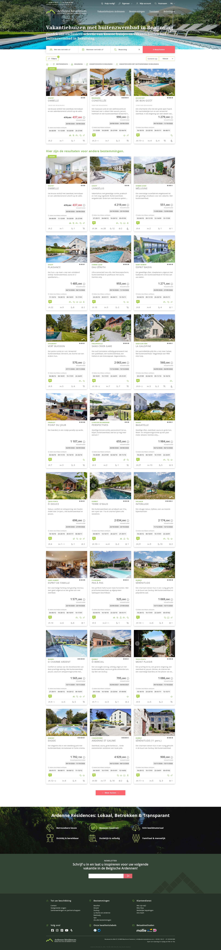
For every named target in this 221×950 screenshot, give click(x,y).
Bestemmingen (137, 11)
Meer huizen (110, 789)
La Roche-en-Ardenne (102, 910)
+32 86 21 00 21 (53, 3)
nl (171, 3)
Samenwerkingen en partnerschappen (65, 907)
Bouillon (97, 902)
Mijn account (145, 3)
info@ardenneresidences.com (145, 936)
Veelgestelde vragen (58, 905)
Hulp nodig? (109, 3)
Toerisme (154, 11)
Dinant (96, 905)
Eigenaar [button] (126, 3)
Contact (54, 902)
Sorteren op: (152, 58)
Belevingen (169, 11)
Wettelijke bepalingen (145, 907)
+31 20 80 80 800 (67, 3)
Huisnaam (162, 3)
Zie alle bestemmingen (102, 917)
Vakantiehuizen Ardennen (111, 11)
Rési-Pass (140, 905)
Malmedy (97, 912)
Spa (95, 914)
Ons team (140, 910)
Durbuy (96, 907)
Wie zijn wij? (141, 902)
